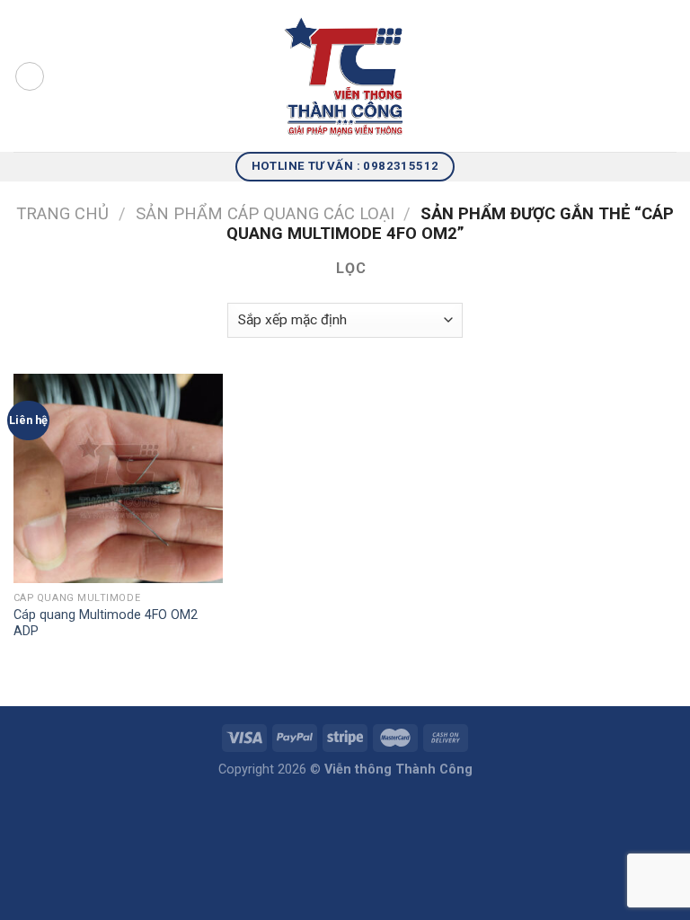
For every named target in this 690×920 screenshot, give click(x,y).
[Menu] (29, 76)
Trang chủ (62, 213)
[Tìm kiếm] (670, 75)
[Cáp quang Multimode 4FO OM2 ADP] (118, 478)
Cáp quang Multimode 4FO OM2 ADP (105, 623)
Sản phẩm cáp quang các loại (265, 213)
